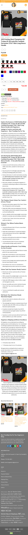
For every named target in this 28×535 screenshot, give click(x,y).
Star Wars (16, 518)
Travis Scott (4, 522)
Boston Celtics (17, 491)
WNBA (12, 522)
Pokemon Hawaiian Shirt (15, 516)
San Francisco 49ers (8, 518)
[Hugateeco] (14, 5)
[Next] (27, 416)
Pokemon (8, 516)
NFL (20, 514)
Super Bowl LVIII (23, 518)
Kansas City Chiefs (7, 503)
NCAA (8, 510)
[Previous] (1, 416)
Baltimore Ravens (4, 491)
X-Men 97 (20, 522)
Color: (3, 69)
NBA (3, 511)
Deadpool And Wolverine (15, 497)
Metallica (5, 507)
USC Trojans (15, 107)
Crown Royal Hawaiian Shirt (12, 496)
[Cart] (26, 5)
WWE (16, 522)
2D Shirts (7, 37)
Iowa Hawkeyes (8, 501)
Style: (2, 59)
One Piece (3, 516)
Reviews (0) (3, 118)
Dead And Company (5, 497)
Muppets (11, 507)
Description (4, 115)
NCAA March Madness (9, 514)
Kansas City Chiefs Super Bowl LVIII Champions (9, 505)
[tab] (14, 116)
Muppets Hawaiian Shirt (18, 507)
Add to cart (13, 89)
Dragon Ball (11, 499)
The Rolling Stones (18, 520)
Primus (22, 516)
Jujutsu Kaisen (18, 501)
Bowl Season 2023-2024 (7, 107)
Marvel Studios (20, 505)
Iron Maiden (13, 501)
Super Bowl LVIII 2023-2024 (7, 520)
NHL (23, 514)
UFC (9, 522)
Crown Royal (3, 496)
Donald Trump (4, 499)
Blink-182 (10, 491)
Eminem (15, 499)
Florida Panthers (22, 499)
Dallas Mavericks (21, 496)
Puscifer (2, 518)
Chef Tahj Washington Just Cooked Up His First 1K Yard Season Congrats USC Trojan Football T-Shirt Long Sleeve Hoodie (7, 420)
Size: (2, 79)
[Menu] (2, 5)
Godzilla (3, 501)
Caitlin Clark (17, 494)
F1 (17, 499)
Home (2, 37)
